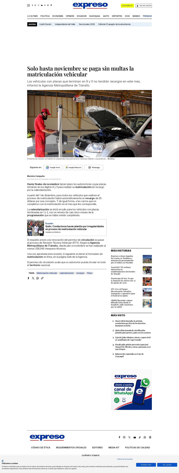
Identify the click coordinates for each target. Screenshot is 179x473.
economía (57, 16)
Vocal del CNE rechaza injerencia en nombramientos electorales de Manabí (123, 270)
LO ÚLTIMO (32, 16)
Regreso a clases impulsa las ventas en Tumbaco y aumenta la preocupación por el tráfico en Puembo (122, 259)
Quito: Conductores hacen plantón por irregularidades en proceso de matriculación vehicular (74, 228)
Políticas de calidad (137, 447)
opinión (70, 16)
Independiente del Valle (65, 24)
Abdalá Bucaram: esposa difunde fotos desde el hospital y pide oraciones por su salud (122, 303)
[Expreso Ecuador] (47, 440)
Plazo (89, 273)
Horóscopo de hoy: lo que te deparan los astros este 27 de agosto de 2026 (123, 280)
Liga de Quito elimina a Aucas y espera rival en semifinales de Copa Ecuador (133, 338)
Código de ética (40, 447)
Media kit (113, 447)
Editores (97, 447)
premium (147, 16)
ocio (127, 16)
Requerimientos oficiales (71, 447)
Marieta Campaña (36, 176)
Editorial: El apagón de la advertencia (114, 24)
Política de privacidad (124, 459)
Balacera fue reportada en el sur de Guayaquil (129, 355)
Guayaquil (94, 16)
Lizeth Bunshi (45, 24)
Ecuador (81, 16)
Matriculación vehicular (47, 273)
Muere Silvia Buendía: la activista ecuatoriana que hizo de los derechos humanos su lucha (130, 323)
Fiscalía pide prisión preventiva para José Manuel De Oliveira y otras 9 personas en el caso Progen (133, 346)
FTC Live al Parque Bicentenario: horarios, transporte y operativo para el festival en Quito (123, 292)
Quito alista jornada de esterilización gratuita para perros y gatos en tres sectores (133, 331)
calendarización (67, 273)
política (45, 16)
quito (106, 16)
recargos (80, 273)
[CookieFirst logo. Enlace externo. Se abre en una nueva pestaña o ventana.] (3, 461)
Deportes (117, 16)
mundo (136, 16)
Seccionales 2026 (87, 24)
